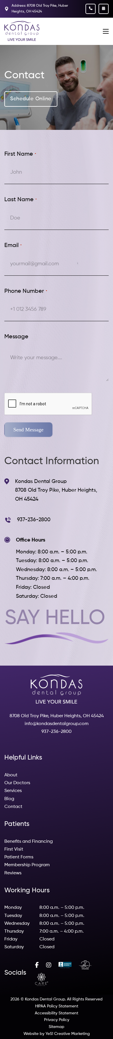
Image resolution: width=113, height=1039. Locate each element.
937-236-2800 (56, 731)
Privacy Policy (56, 1020)
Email (13, 245)
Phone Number (25, 291)
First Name (20, 154)
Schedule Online (31, 98)
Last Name (20, 200)
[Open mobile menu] (106, 31)
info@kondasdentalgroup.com (57, 724)
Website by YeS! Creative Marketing (56, 1034)
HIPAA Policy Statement (56, 1006)
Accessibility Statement (56, 1013)
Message (16, 337)
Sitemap (56, 1027)
